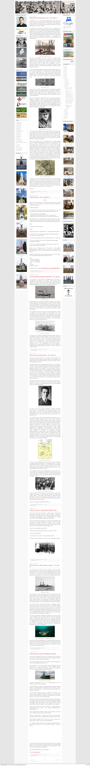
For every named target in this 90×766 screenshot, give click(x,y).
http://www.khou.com (36, 752)
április (66, 111)
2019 (65, 75)
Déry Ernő (18, 129)
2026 (65, 66)
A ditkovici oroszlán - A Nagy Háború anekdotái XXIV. (43, 510)
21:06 (41, 559)
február (66, 114)
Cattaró (17, 137)
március (66, 113)
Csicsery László (18, 148)
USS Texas (34, 755)
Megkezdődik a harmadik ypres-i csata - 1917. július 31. (44, 17)
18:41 (41, 349)
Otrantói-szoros (18, 130)
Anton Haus (18, 135)
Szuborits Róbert (18, 141)
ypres (34, 192)
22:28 (41, 504)
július (65, 86)
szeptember (67, 83)
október (66, 82)
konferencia (40, 271)
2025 (65, 67)
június (66, 109)
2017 (65, 78)
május (66, 110)
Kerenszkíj (34, 505)
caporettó (17, 132)
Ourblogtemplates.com (20, 764)
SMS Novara (18, 125)
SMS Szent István (19, 131)
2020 (65, 74)
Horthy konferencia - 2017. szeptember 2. (40, 197)
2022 (65, 71)
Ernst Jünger (18, 138)
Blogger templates (4, 764)
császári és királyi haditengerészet (21, 142)
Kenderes (36, 271)
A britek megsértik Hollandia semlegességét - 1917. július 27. (45, 276)
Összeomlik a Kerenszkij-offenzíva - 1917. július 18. (43, 355)
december (66, 79)
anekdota (17, 122)
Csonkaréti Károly (19, 149)
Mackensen (18, 150)
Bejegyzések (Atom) (36, 761)
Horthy (34, 271)
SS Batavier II (35, 350)
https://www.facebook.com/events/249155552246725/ (50, 268)
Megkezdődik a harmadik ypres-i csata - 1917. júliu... (68, 89)
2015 (65, 118)
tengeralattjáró (18, 123)
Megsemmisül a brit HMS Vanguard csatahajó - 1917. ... (68, 102)
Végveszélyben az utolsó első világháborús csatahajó (43, 653)
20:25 (41, 270)
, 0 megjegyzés (45, 191)
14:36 (41, 754)
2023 (65, 70)
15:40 (41, 191)
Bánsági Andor (18, 136)
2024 (65, 68)
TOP (89, 764)
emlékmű (17, 144)
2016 (65, 117)
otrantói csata (18, 124)
